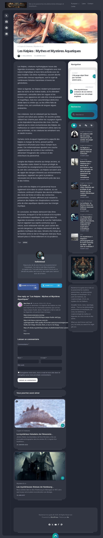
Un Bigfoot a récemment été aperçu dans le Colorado (86, 151)
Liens (84, 4)
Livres (73, 6)
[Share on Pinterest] (6, 27)
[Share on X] (6, 15)
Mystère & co (38, 46)
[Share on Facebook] (6, 21)
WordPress (54, 517)
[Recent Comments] (86, 125)
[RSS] (58, 525)
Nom (20, 358)
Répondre (27, 333)
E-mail (44, 358)
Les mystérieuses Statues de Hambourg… (35, 487)
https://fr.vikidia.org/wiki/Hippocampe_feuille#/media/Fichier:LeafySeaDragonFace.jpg (52, 328)
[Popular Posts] (80, 125)
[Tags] (91, 125)
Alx (68, 517)
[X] (52, 525)
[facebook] (49, 525)
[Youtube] (55, 525)
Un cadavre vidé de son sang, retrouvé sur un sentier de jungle (86, 137)
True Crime (83, 159)
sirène (25, 242)
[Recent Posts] (74, 125)
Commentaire (23, 344)
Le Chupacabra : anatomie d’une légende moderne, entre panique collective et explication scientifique (87, 223)
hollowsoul (26, 56)
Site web (21, 365)
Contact (90, 4)
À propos (74, 4)
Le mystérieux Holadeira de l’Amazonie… (35, 434)
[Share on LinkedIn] (6, 34)
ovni (81, 234)
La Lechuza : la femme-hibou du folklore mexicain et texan (86, 206)
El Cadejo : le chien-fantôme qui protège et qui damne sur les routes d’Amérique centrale (87, 190)
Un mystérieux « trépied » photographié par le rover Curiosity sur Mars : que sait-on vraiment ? (87, 241)
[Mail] (61, 525)
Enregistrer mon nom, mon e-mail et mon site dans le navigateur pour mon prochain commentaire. (39, 374)
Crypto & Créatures (25, 46)
